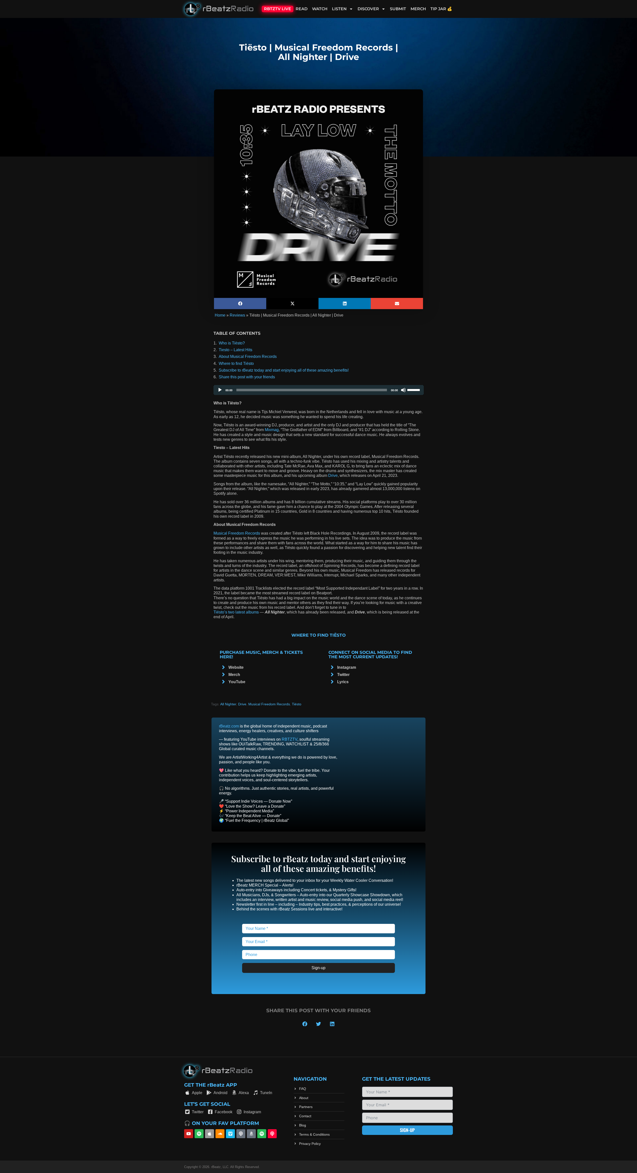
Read (302, 8)
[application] (318, 390)
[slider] (414, 389)
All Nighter (228, 704)
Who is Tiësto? (232, 343)
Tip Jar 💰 (441, 8)
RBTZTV (289, 739)
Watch (319, 8)
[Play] (219, 390)
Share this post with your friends (247, 377)
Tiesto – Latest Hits (235, 350)
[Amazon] (251, 1133)
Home (220, 315)
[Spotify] (199, 1133)
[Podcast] (240, 1133)
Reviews (237, 315)
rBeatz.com (229, 726)
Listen (339, 8)
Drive (333, 475)
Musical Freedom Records (236, 533)
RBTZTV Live (277, 8)
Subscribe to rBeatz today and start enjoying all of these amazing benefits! (284, 370)
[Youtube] (188, 1133)
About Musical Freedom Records (248, 356)
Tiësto (296, 704)
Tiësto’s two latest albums (236, 612)
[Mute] (403, 390)
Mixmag (272, 430)
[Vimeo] (230, 1133)
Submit (398, 8)
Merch (418, 8)
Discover (368, 8)
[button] (240, 303)
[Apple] (209, 1133)
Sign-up (318, 968)
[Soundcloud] (219, 1133)
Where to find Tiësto (236, 363)
